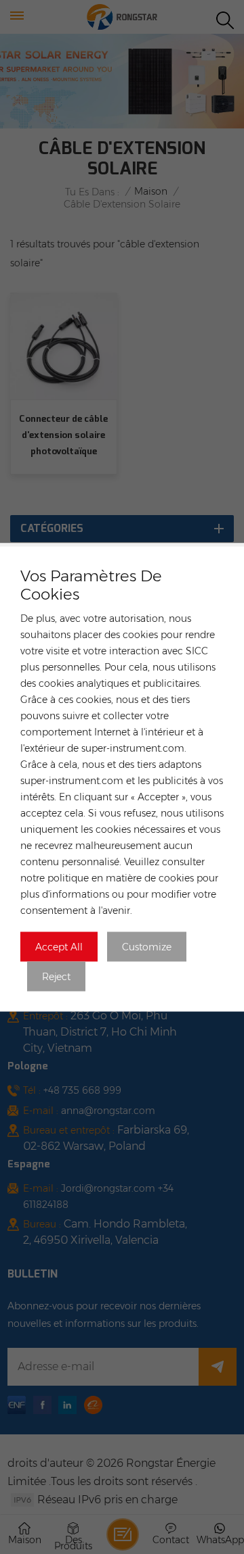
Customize (146, 946)
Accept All (59, 946)
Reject (56, 976)
